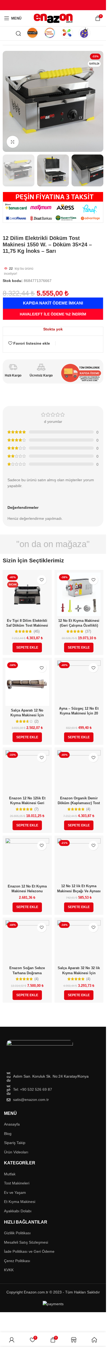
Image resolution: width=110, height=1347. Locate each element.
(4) (88, 809)
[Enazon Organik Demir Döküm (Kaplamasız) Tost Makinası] (79, 772)
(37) (88, 631)
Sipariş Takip (14, 1143)
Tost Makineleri (16, 1183)
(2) (36, 721)
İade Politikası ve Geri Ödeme (29, 1251)
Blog (7, 1133)
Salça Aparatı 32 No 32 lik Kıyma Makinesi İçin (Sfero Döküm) (79, 973)
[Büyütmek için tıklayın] (13, 142)
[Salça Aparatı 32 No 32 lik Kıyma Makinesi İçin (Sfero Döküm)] (79, 942)
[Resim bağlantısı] (40, 1052)
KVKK (9, 1270)
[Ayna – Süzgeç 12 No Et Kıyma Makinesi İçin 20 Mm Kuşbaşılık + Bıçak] (79, 682)
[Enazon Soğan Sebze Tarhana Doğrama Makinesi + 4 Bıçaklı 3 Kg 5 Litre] (27, 942)
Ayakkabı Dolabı (18, 1211)
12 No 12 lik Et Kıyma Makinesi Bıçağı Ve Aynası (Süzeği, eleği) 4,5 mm (79, 891)
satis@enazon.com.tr (31, 1099)
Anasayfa (12, 1124)
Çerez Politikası (17, 1261)
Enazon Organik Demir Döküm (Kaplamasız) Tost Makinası (79, 803)
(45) (37, 631)
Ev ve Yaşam (15, 1192)
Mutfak (9, 1174)
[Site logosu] (53, 18)
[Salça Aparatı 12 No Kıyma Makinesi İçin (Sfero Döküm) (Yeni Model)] (27, 683)
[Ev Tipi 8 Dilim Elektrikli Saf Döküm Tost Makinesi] (27, 594)
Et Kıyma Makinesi (19, 1201)
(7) (36, 809)
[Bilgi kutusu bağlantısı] (32, 33)
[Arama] (18, 33)
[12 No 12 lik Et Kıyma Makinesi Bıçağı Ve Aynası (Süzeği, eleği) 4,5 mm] (79, 860)
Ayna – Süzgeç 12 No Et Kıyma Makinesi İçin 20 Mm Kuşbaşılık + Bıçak (79, 713)
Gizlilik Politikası (17, 1233)
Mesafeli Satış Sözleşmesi (26, 1242)
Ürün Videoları (16, 1152)
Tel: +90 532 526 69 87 (32, 1089)
